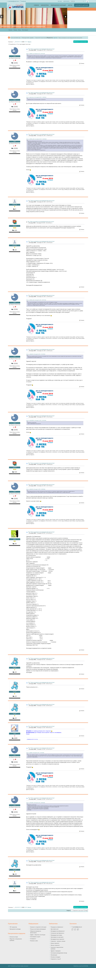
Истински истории (14, 936)
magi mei (14, 225)
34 (24, 41)
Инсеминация (54, 955)
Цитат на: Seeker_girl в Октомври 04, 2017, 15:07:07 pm (36, 299)
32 (21, 41)
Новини (36, 5)
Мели (15, 56)
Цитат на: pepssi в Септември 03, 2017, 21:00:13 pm (35, 53)
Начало (10, 30)
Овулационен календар (58, 5)
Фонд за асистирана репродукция (38, 929)
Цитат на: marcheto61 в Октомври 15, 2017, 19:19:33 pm (36, 420)
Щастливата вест (55, 929)
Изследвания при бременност (58, 931)
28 (15, 41)
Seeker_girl (14, 204)
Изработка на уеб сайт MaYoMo (81, 966)
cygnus (55, 37)
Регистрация (25, 30)
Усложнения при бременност (57, 933)
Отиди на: (69, 910)
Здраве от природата (56, 951)
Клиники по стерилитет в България (38, 927)
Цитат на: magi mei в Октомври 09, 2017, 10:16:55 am (35, 354)
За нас (60, 1)
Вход (19, 30)
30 (18, 41)
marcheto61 (14, 245)
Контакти (66, 1)
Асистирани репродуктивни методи (59, 953)
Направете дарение (81, 5)
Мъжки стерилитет (55, 943)
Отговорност (33, 938)
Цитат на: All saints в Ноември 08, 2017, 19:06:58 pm (35, 802)
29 (17, 41)
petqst (14, 733)
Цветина (14, 886)
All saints (14, 667)
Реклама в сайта (34, 940)
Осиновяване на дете (35, 936)
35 (26, 41)
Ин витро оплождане (55, 957)
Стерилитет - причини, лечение (58, 941)
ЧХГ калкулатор (13, 927)
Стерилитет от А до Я (56, 959)
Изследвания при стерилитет (57, 939)
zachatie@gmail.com (13, 1)
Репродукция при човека (56, 935)
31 (20, 41)
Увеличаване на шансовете (57, 937)
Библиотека (45, 5)
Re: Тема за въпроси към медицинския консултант (41, 49)
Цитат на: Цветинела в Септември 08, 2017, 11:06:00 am (36, 97)
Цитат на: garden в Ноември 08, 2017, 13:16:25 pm (35, 752)
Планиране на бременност (57, 927)
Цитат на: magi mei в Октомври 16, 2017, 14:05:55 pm (35, 489)
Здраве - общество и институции (37, 934)
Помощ (15, 30)
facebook (23, 1)
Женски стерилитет (55, 945)
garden (14, 539)
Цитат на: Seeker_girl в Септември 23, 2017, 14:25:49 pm (36, 138)
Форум (70, 5)
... (14, 41)
